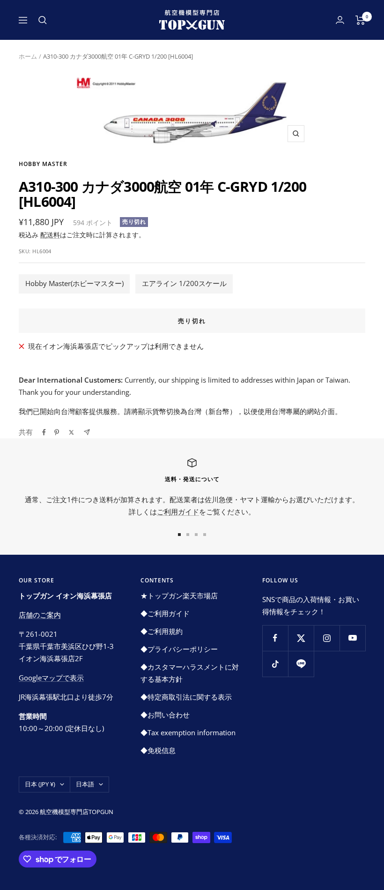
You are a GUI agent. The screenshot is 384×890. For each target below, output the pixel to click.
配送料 (50, 234)
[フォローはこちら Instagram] (327, 638)
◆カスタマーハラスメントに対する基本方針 (189, 673)
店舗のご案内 (40, 614)
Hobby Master (43, 164)
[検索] (42, 20)
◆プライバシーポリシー (179, 649)
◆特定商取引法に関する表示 (186, 696)
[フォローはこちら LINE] (301, 664)
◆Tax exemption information (188, 732)
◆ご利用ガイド (165, 613)
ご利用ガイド (178, 511)
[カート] (360, 20)
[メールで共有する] (87, 432)
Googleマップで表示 (51, 677)
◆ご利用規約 (161, 631)
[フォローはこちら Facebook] (275, 638)
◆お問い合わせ (165, 714)
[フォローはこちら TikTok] (275, 664)
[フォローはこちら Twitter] (301, 638)
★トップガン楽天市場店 (179, 595)
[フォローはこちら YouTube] (352, 638)
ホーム (28, 56)
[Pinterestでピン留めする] (56, 432)
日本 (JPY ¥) (40, 784)
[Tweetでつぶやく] (71, 432)
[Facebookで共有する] (44, 432)
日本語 (85, 784)
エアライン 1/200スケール (184, 283)
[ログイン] (340, 20)
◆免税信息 (158, 750)
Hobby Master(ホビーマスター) (74, 283)
